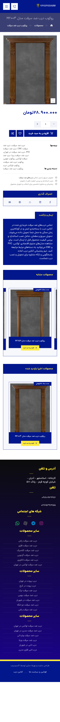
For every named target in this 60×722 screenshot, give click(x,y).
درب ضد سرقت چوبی (28, 595)
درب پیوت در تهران (28, 581)
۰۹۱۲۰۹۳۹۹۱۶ (49, 497)
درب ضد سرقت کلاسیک (28, 550)
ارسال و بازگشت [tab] (46, 215)
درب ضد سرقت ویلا (28, 640)
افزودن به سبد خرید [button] (28, 348)
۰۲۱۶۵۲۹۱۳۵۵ (48, 505)
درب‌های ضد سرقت (26, 177)
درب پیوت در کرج (28, 586)
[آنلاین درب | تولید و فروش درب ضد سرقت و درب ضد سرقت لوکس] (46, 5)
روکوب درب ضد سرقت (14, 162)
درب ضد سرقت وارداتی (27, 636)
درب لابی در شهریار (27, 645)
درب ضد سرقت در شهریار (27, 600)
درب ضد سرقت (18, 145)
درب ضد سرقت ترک (28, 591)
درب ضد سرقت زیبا (20, 155)
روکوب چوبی (9, 158)
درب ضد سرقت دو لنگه (27, 605)
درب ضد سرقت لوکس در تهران (28, 565)
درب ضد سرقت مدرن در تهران (28, 631)
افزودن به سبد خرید (38, 133)
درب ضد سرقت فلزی (27, 546)
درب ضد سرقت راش (27, 541)
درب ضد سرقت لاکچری (27, 560)
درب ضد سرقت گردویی (27, 555)
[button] (6, 6)
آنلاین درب (47, 229)
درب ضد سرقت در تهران (14, 152)
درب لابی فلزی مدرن (28, 650)
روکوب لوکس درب (11, 165)
